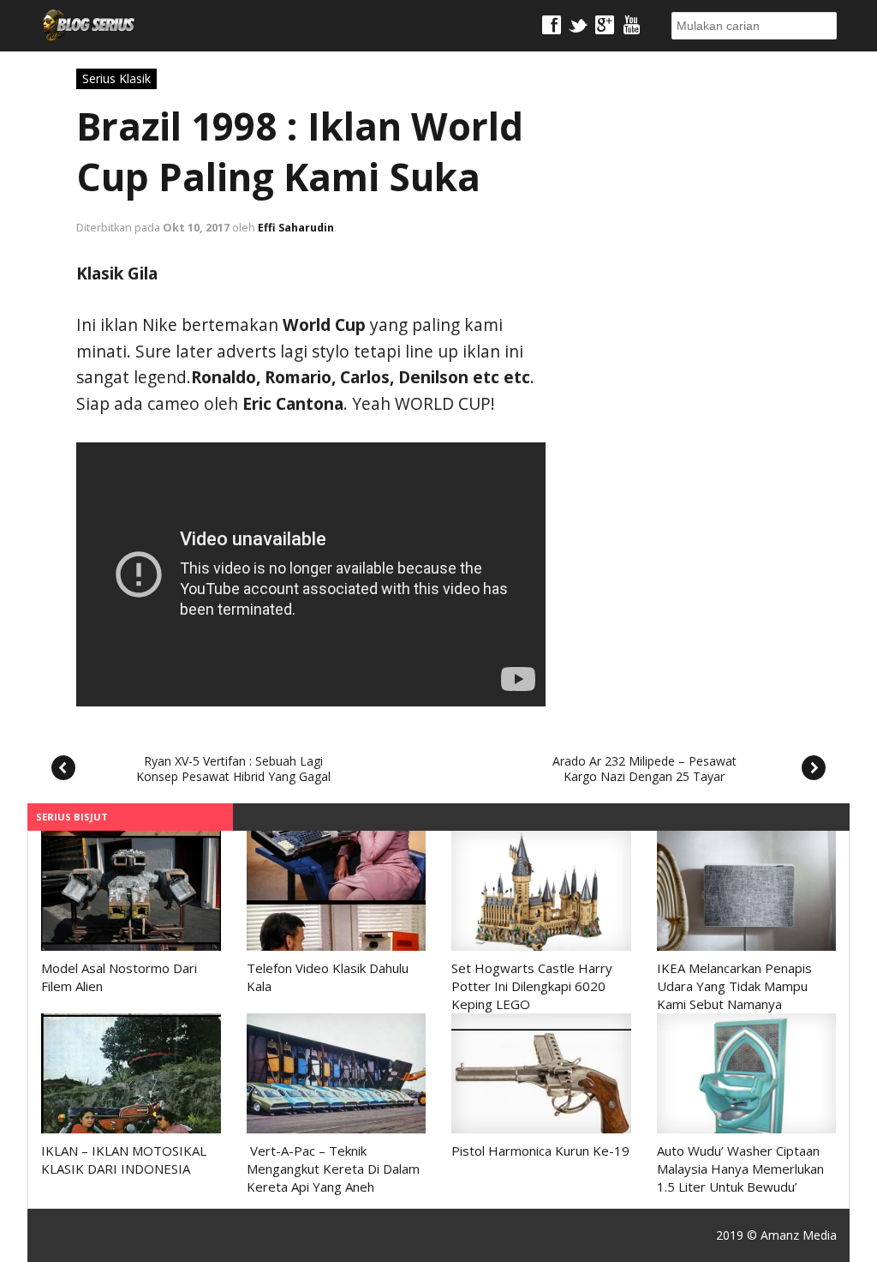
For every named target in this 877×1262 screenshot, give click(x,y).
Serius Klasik (116, 78)
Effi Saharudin (296, 227)
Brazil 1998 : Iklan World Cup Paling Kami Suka (299, 151)
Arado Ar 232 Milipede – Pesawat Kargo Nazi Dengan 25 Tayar (644, 768)
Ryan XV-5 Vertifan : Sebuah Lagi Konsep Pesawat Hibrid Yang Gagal (233, 768)
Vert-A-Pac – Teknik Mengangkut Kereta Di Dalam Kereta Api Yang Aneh (333, 1168)
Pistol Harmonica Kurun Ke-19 (540, 1150)
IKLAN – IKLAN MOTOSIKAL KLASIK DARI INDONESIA (123, 1159)
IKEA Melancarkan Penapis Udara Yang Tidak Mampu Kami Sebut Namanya (734, 986)
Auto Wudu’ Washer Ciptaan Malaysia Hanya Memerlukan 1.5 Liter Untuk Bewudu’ (740, 1168)
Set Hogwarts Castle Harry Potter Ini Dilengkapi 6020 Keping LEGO (531, 986)
